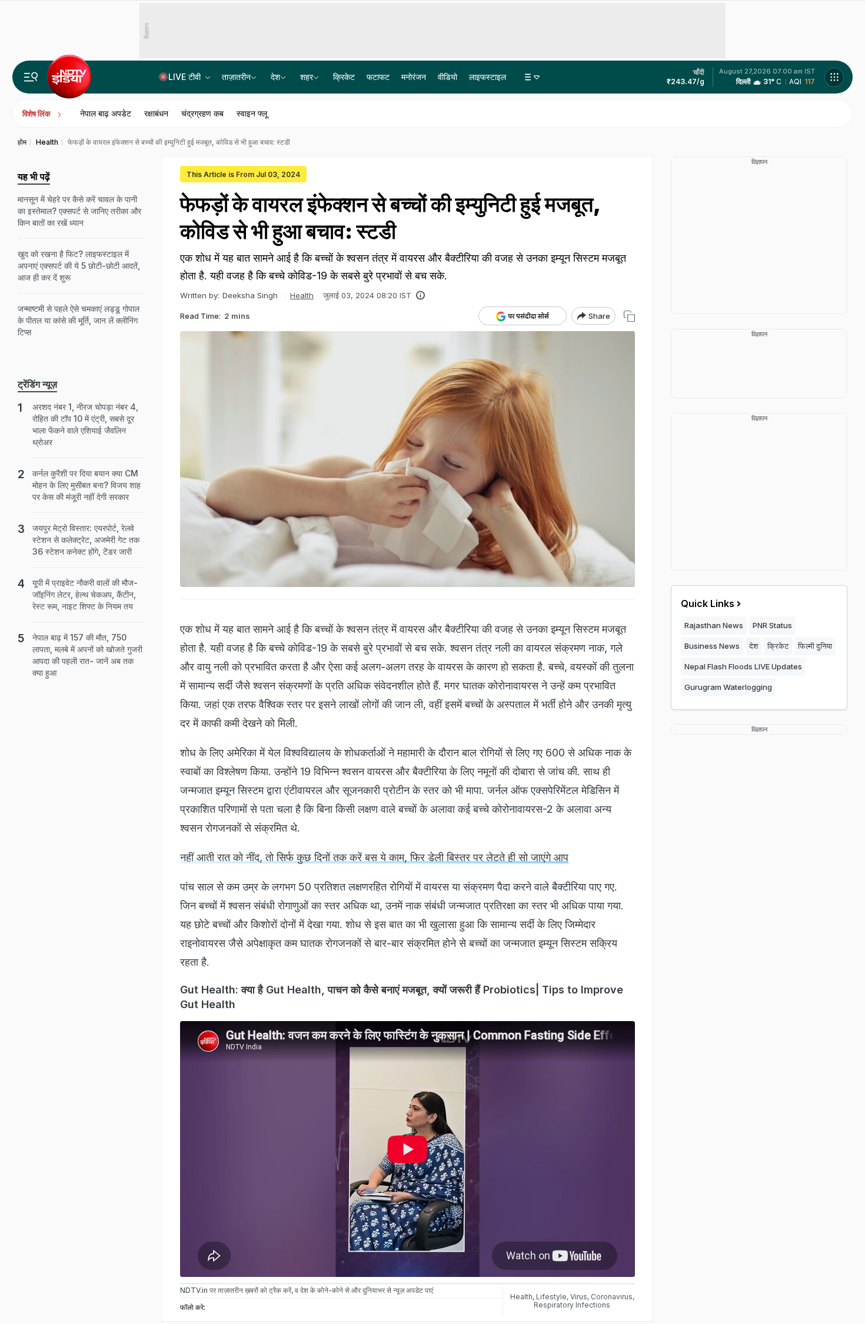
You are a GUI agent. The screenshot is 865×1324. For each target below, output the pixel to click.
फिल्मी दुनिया (815, 646)
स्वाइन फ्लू (252, 113)
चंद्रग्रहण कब (202, 113)
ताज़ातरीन (236, 77)
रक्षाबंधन (156, 113)
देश (275, 77)
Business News (712, 646)
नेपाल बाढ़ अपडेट (105, 113)
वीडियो (447, 77)
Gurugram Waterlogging (728, 687)
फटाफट (378, 77)
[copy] (629, 316)
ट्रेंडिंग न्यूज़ (37, 384)
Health (302, 295)
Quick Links (707, 603)
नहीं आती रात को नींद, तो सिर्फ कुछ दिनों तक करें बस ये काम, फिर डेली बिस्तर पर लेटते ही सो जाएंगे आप (374, 857)
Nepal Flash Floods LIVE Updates (743, 666)
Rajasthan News (713, 625)
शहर (306, 77)
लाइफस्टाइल (487, 77)
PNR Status (772, 625)
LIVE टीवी (185, 77)
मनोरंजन (413, 77)
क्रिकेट (344, 77)
